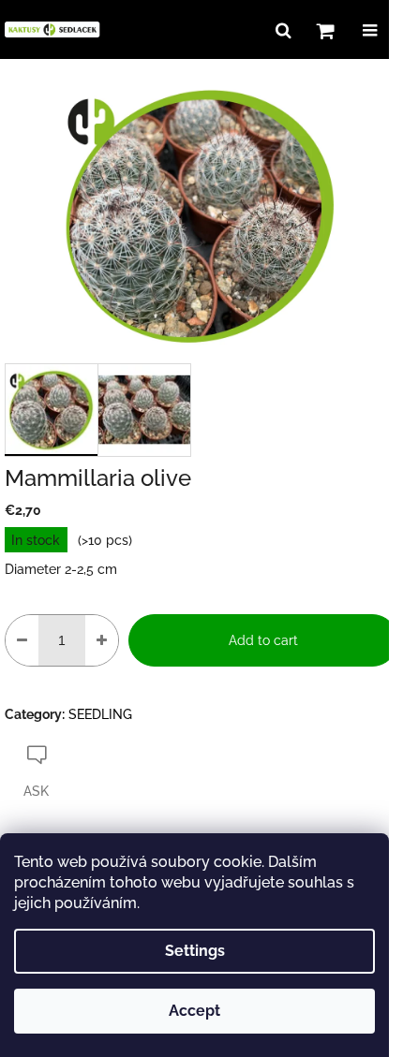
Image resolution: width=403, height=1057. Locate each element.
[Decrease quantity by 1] (22, 640)
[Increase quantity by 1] (101, 640)
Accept (194, 1011)
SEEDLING (100, 714)
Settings (195, 951)
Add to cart (263, 640)
